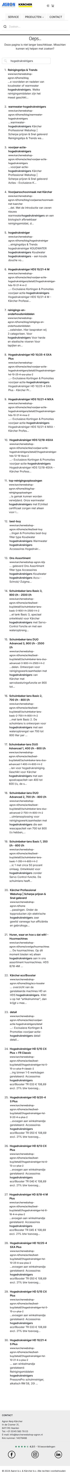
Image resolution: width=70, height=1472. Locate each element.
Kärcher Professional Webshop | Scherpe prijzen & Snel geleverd (28, 894)
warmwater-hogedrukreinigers (27, 106)
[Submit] (5, 26)
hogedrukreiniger (19, 232)
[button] (34, 16)
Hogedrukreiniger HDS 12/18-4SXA (31, 440)
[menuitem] (53, 5)
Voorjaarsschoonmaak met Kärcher (30, 192)
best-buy (15, 521)
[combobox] (35, 26)
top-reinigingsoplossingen (25, 480)
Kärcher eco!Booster (23, 975)
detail (13, 1012)
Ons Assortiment (20, 558)
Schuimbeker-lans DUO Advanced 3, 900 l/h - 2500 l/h (26, 643)
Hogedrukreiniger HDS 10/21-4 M (28, 269)
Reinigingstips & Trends (22, 70)
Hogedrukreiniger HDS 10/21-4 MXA (31, 399)
